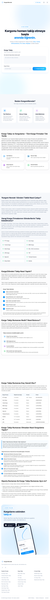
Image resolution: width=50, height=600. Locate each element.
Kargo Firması (6, 66)
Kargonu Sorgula (40, 68)
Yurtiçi (38, 41)
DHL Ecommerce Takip (6, 581)
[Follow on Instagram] (5, 567)
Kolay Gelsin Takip (21, 573)
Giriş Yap (38, 2)
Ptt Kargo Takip (4, 573)
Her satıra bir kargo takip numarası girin (12, 54)
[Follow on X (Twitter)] (2, 567)
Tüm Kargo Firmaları (5, 592)
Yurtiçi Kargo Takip (5, 579)
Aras (34, 41)
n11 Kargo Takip (37, 577)
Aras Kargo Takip (4, 577)
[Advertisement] (25, 14)
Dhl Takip (20, 575)
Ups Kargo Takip (4, 585)
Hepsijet (28, 43)
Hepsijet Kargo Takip (5, 590)
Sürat (23, 43)
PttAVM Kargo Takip (38, 573)
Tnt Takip (20, 577)
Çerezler (47, 597)
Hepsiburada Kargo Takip (39, 579)
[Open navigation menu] (47, 2)
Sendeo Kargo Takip (22, 581)
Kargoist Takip (21, 583)
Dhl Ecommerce (15, 43)
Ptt (21, 43)
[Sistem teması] (44, 2)
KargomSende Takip (22, 579)
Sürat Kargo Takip (5, 588)
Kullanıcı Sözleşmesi (40, 597)
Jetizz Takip (20, 585)
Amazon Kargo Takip (38, 575)
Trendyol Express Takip (6, 575)
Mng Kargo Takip (4, 583)
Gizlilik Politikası (31, 597)
